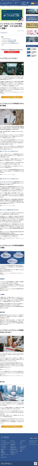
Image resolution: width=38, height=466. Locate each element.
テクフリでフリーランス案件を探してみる (12, 97)
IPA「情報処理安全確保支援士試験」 (8, 238)
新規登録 (33, 3)
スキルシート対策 (12, 442)
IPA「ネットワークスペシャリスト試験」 (8, 205)
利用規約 (2, 463)
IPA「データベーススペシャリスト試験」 (8, 174)
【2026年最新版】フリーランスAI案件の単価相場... (33, 52)
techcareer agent (3, 457)
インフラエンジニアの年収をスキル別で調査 (8, 40)
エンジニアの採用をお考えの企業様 (23, 3)
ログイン (36, 3)
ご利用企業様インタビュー (14, 452)
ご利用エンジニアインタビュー (14, 451)
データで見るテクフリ (4, 447)
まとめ (2, 44)
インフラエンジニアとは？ (5, 38)
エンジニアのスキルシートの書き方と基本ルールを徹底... (33, 49)
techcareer (9, 288)
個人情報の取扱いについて (8, 463)
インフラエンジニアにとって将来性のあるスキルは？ (10, 43)
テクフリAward (12, 454)
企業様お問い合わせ (22, 447)
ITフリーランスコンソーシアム (33, 444)
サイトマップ (22, 449)
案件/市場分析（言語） (13, 447)
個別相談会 (2, 451)
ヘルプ (21, 444)
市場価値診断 (3, 452)
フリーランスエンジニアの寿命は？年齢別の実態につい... (33, 56)
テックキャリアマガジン (32, 442)
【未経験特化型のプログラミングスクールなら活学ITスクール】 (12, 375)
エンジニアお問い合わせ (23, 446)
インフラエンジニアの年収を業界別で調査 (8, 41)
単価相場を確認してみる (12, 52)
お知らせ (21, 442)
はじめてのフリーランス (4, 444)
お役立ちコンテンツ (13, 446)
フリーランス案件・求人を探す (5, 442)
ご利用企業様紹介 (12, 444)
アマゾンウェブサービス (6, 369)
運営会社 (21, 451)
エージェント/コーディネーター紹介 (5, 455)
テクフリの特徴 (3, 446)
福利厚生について (3, 449)
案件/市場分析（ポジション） (14, 449)
